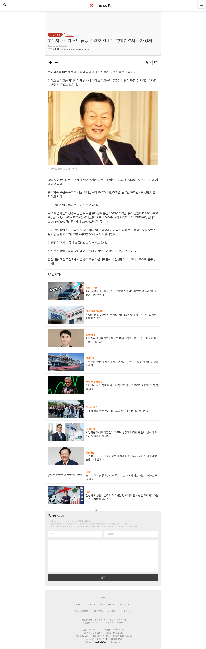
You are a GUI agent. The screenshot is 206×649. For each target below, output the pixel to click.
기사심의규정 (113, 611)
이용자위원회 (124, 604)
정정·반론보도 (98, 611)
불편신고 (127, 611)
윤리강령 (91, 604)
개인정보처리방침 (107, 604)
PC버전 (103, 597)
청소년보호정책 (81, 611)
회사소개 (80, 604)
